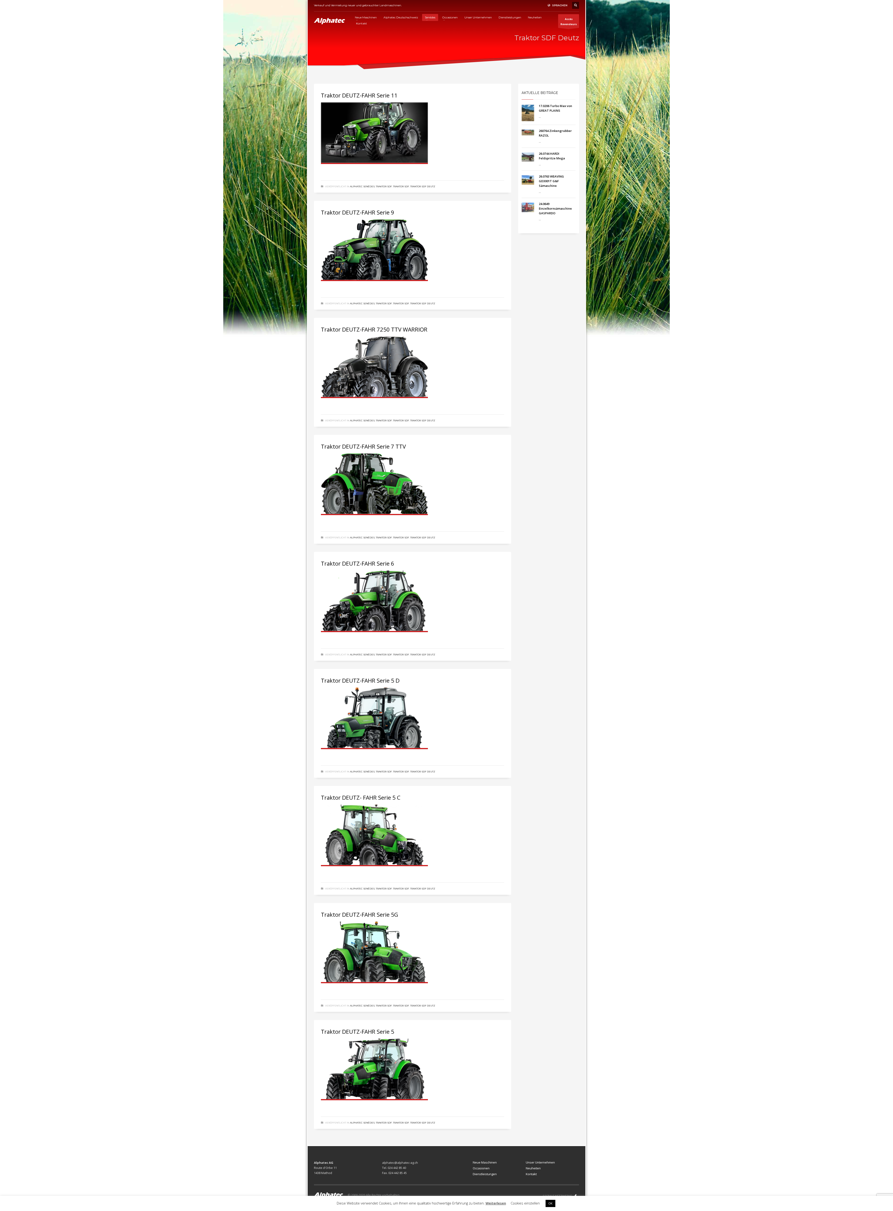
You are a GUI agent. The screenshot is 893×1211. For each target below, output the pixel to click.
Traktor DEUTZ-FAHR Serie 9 (357, 212)
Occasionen (481, 1168)
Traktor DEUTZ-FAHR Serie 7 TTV (363, 446)
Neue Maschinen (485, 1162)
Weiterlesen (496, 1203)
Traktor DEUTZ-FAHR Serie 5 (357, 1031)
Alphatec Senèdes (362, 186)
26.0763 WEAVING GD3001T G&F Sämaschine (551, 181)
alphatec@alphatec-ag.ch (400, 1163)
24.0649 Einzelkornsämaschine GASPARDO (555, 208)
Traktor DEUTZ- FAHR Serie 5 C (360, 797)
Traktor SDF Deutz (422, 186)
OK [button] (550, 1203)
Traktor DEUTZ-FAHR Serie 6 (357, 563)
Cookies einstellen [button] (525, 1203)
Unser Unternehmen (540, 1162)
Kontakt (531, 1174)
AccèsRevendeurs (568, 21)
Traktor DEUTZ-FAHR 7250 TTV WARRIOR (374, 329)
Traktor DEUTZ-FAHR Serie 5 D (360, 680)
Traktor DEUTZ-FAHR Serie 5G (359, 914)
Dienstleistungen (485, 1174)
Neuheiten (533, 1168)
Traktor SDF (384, 186)
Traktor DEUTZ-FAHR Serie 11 (359, 95)
